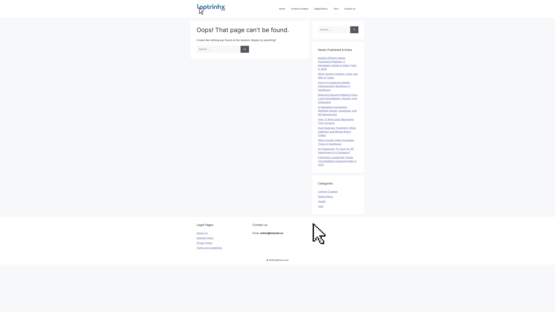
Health (322, 201)
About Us (202, 233)
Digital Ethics (321, 8)
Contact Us (350, 8)
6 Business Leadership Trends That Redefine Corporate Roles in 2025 (337, 161)
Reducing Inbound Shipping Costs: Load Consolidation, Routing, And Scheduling (338, 98)
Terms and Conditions (209, 247)
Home (282, 8)
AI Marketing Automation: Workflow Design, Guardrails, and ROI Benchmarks (337, 111)
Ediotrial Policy (205, 238)
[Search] (244, 49)
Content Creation (300, 8)
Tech (335, 8)
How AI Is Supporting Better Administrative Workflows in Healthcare (334, 86)
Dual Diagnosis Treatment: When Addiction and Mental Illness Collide (337, 132)
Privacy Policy (204, 243)
